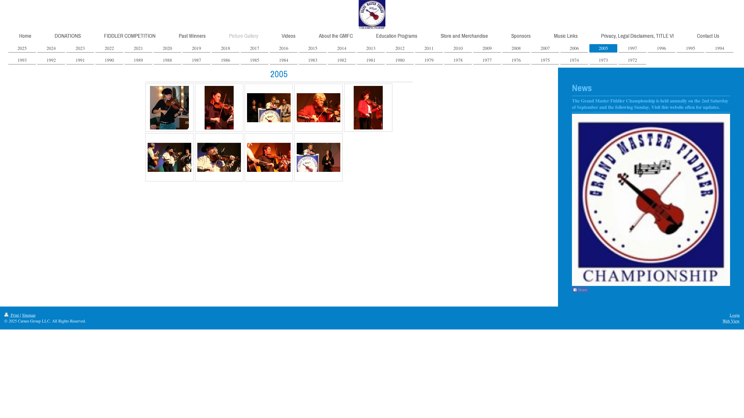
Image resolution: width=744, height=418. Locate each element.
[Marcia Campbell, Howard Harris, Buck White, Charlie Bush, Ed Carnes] (269, 107)
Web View (731, 321)
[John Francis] (219, 107)
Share (582, 290)
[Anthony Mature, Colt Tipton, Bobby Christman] (269, 157)
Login (735, 315)
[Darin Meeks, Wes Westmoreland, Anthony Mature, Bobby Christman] (169, 157)
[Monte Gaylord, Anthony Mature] (318, 107)
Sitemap (28, 315)
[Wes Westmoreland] (219, 157)
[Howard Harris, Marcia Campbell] (318, 157)
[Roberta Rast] (169, 107)
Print (15, 315)
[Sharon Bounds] (368, 107)
